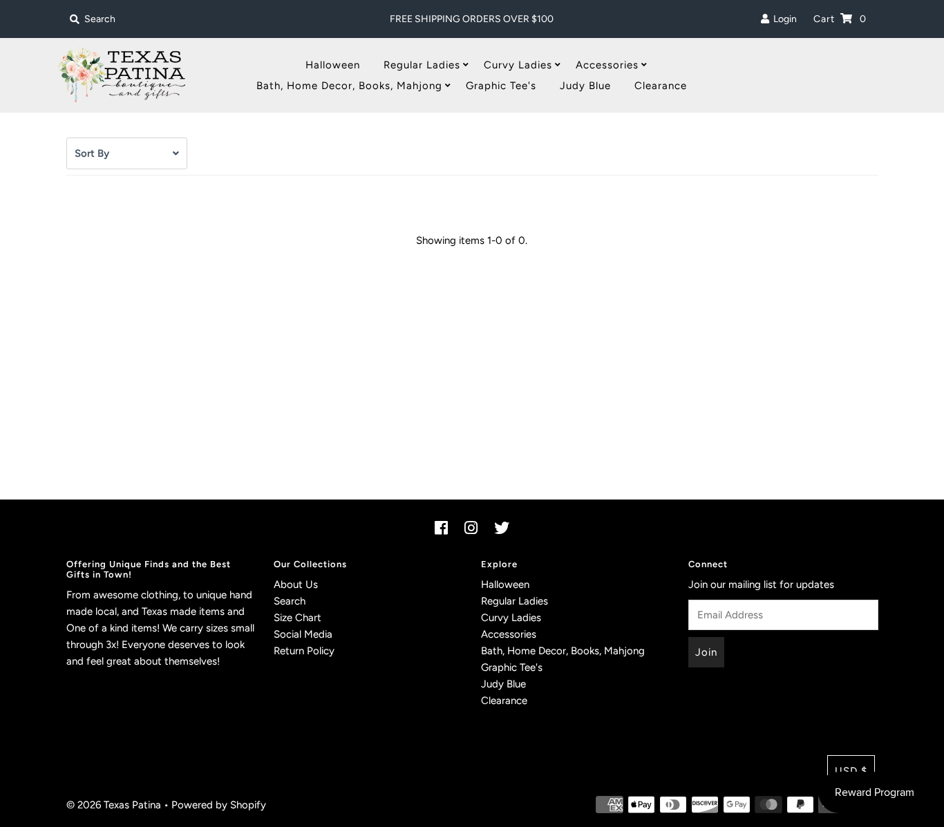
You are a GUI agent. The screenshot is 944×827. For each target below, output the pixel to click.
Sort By (92, 153)
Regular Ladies (422, 65)
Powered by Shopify (218, 805)
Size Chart (297, 617)
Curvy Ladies (518, 65)
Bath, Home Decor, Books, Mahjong (349, 85)
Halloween (332, 65)
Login (783, 19)
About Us (296, 584)
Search (289, 601)
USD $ (851, 771)
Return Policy (304, 651)
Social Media (303, 634)
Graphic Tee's (501, 85)
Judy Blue (585, 85)
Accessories (607, 65)
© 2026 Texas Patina (113, 805)
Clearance (660, 85)
